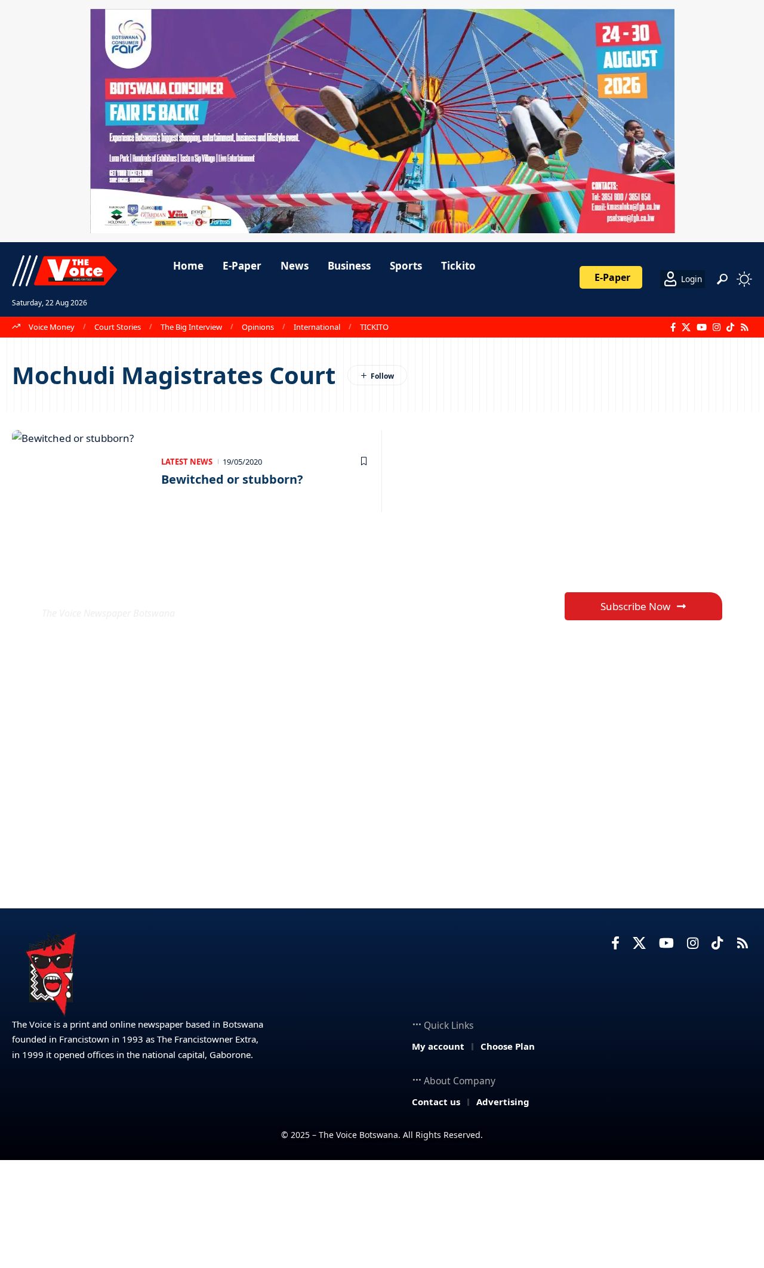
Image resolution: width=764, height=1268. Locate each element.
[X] (686, 327)
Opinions (258, 326)
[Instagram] (716, 327)
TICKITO (374, 326)
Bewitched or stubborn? (232, 479)
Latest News (186, 461)
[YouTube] (702, 327)
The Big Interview (191, 326)
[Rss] (744, 327)
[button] (722, 279)
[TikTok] (730, 327)
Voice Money (52, 326)
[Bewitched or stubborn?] (80, 471)
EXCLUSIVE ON (130, 584)
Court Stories (117, 326)
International (317, 326)
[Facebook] (673, 327)
